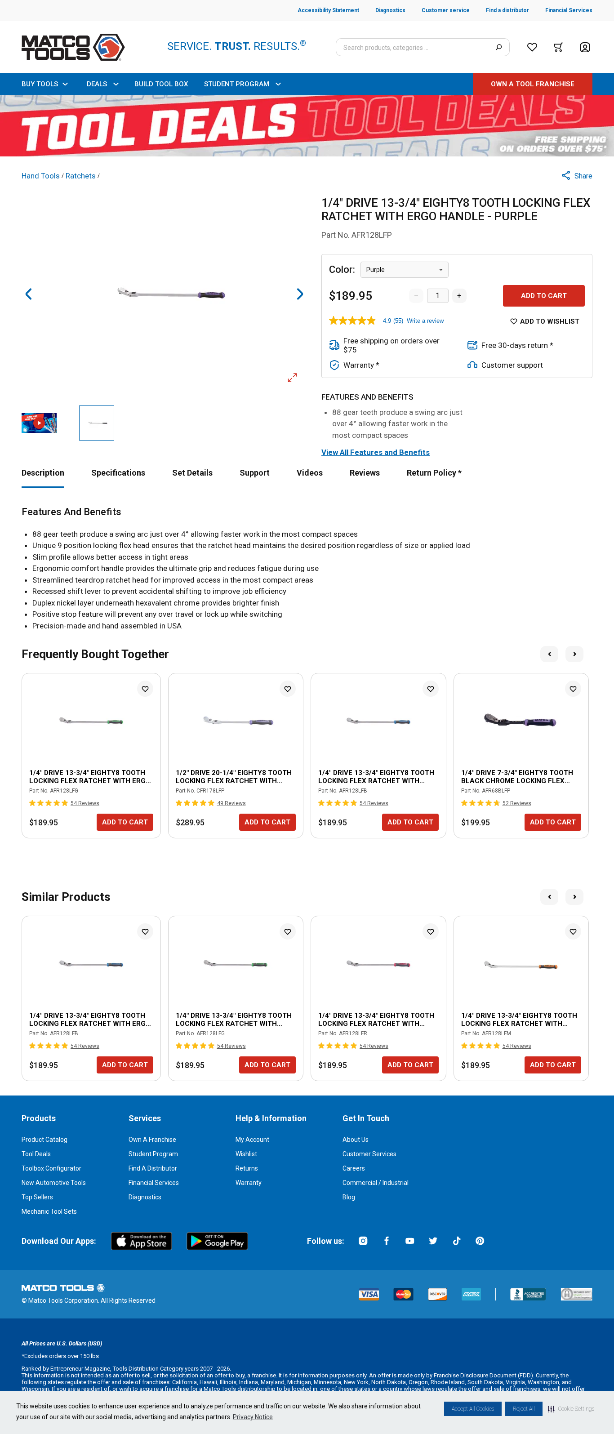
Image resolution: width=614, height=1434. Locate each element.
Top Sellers (37, 1197)
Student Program (153, 1154)
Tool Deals (36, 1154)
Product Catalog (44, 1139)
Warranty (249, 1182)
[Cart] (558, 47)
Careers (354, 1168)
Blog (349, 1197)
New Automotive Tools (54, 1182)
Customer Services (369, 1154)
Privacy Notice (253, 1417)
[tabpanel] (307, 569)
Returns (247, 1168)
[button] (571, 1409)
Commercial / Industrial (376, 1182)
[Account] (585, 47)
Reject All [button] (524, 1409)
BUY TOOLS (40, 84)
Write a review (425, 321)
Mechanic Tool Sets (49, 1211)
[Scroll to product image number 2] (96, 423)
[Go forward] (300, 294)
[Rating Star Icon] (32, 802)
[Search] (499, 47)
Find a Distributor (153, 1168)
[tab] (43, 472)
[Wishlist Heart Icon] (145, 689)
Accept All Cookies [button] (473, 1409)
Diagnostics (145, 1197)
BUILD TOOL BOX (161, 84)
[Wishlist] (532, 47)
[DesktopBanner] (307, 125)
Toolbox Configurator (51, 1168)
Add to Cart (544, 296)
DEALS (97, 84)
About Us (356, 1139)
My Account (252, 1139)
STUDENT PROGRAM (236, 84)
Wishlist (246, 1154)
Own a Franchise (152, 1139)
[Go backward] (29, 294)
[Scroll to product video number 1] (39, 423)
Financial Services (154, 1182)
